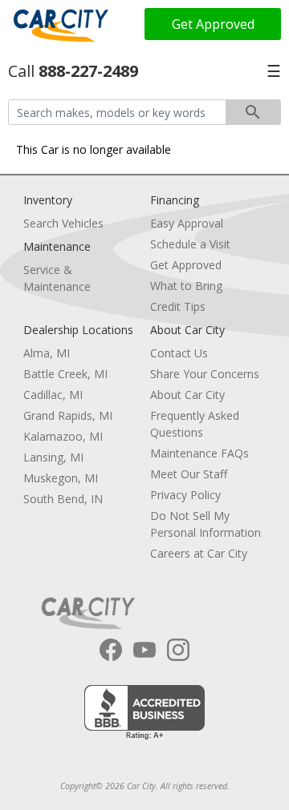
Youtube (144, 650)
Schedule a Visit (190, 244)
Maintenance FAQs (199, 453)
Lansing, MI (53, 457)
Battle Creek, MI (65, 373)
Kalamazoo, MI (63, 436)
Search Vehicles (63, 223)
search (253, 112)
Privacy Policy (185, 494)
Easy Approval (186, 223)
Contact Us (179, 353)
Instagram (178, 650)
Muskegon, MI (60, 478)
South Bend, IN (63, 498)
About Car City (187, 394)
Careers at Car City (198, 553)
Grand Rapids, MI (67, 415)
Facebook (111, 650)
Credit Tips (178, 306)
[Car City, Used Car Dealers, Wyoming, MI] (144, 712)
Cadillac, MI (53, 394)
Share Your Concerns (204, 373)
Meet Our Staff (188, 474)
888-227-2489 (88, 71)
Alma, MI (46, 353)
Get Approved (213, 24)
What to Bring (186, 285)
